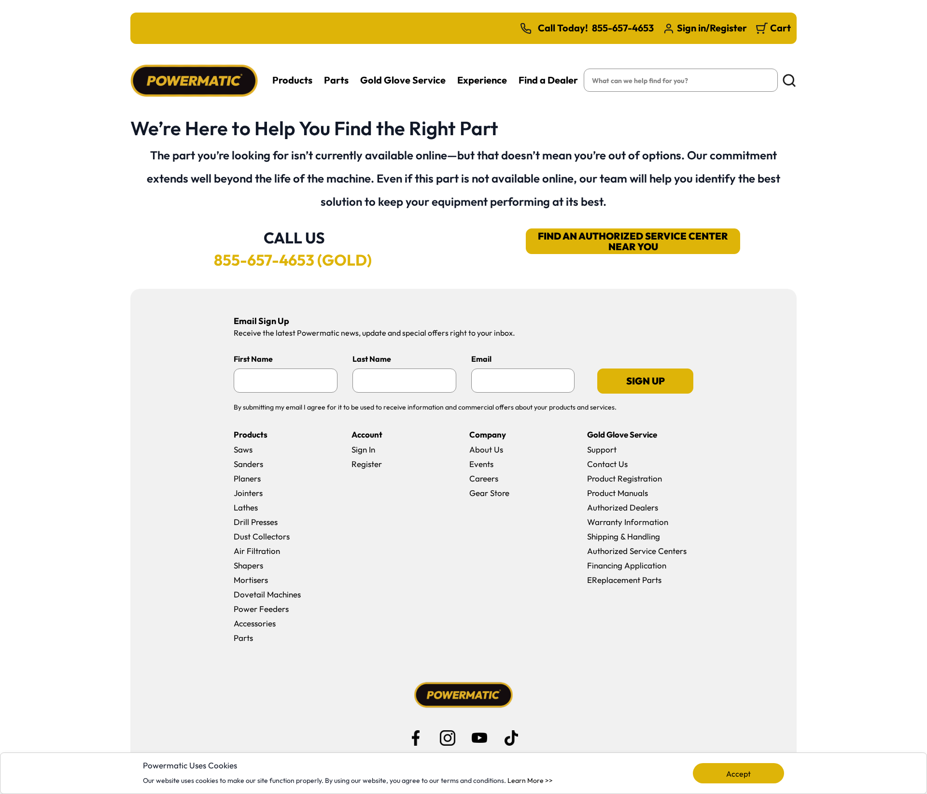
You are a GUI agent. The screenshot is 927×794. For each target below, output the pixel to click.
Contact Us (607, 464)
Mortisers (251, 580)
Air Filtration (257, 551)
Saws (243, 449)
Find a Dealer (548, 80)
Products (292, 80)
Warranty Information (627, 522)
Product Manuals (617, 493)
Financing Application (626, 565)
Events (481, 464)
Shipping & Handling (623, 536)
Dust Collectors (262, 536)
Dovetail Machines (267, 594)
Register (366, 464)
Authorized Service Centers (637, 551)
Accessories (255, 623)
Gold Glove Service (403, 80)
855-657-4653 (623, 28)
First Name (253, 359)
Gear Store (489, 493)
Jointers (248, 493)
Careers (483, 478)
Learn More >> (530, 780)
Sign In (363, 449)
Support (602, 449)
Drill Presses (256, 522)
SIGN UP (645, 381)
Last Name (371, 359)
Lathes (246, 507)
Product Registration (624, 478)
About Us (486, 449)
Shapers (248, 565)
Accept (738, 774)
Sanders (248, 464)
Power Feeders (261, 609)
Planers (247, 478)
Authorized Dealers (622, 507)
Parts (336, 80)
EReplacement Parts (624, 580)
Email (481, 359)
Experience (482, 80)
